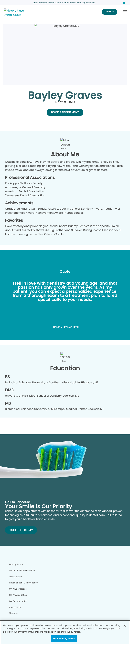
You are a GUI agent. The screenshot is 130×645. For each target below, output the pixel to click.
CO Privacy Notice (18, 594)
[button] (125, 12)
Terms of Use (15, 576)
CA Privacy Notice (18, 588)
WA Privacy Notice (18, 601)
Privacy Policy (16, 564)
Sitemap (13, 613)
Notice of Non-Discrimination (23, 582)
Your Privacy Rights (64, 638)
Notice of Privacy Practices (22, 570)
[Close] (124, 625)
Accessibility (15, 607)
